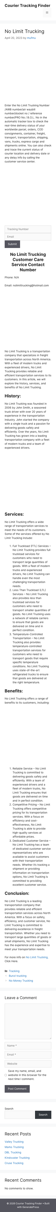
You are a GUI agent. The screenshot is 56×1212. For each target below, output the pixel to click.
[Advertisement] (28, 74)
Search (9, 1108)
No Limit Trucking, (37, 957)
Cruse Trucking (14, 1163)
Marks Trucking (14, 1147)
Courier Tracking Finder (27, 5)
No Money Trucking (21, 980)
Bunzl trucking (17, 975)
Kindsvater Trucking (17, 1157)
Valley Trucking (14, 1141)
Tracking (14, 971)
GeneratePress (30, 1207)
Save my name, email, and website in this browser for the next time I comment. (27, 1075)
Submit (12, 244)
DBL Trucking (13, 1152)
